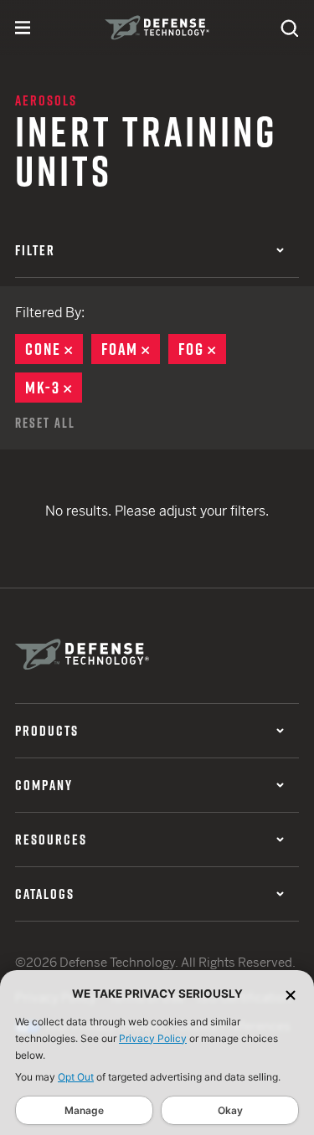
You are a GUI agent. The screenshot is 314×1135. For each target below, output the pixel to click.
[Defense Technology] (157, 27)
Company (44, 785)
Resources (51, 839)
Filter (35, 250)
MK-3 (53, 387)
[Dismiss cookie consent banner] (290, 994)
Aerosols (46, 100)
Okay (230, 1110)
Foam (130, 349)
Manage (84, 1110)
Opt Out (76, 1077)
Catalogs (45, 894)
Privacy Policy (153, 1038)
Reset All (45, 422)
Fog (202, 349)
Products (47, 731)
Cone (54, 349)
